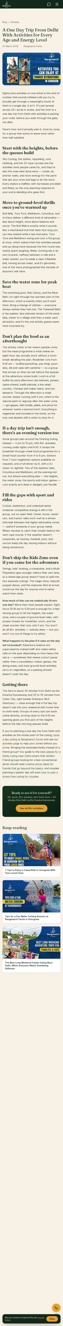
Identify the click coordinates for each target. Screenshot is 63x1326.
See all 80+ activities (31, 808)
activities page (10, 743)
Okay (52, 1319)
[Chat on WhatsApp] (49, 4)
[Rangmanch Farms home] (6, 4)
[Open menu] (57, 4)
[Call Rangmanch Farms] (56, 1308)
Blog (4, 22)
